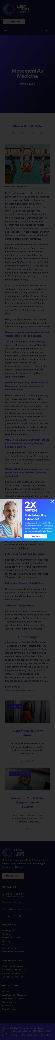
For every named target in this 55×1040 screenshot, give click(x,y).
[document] (27, 520)
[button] (52, 501)
